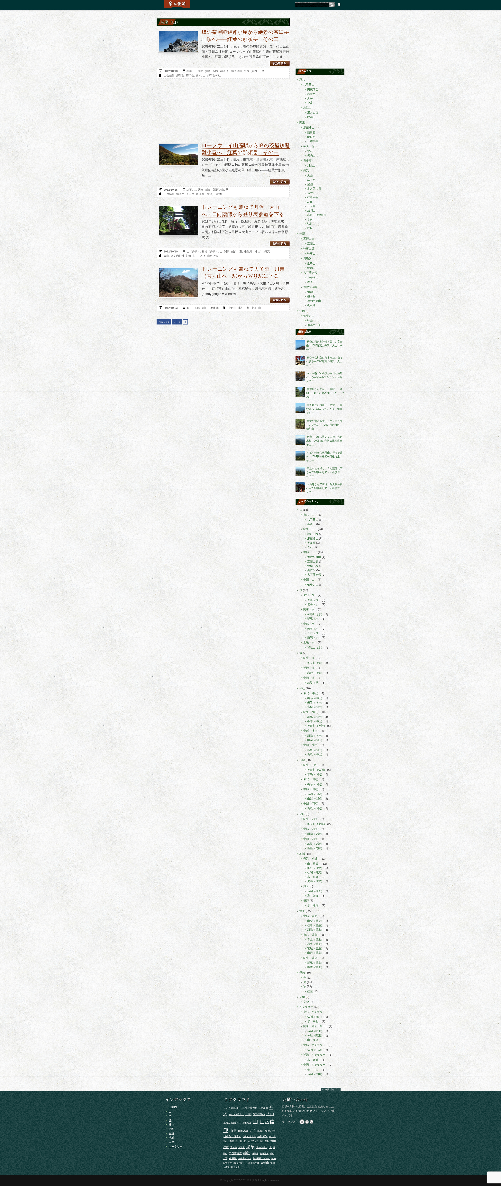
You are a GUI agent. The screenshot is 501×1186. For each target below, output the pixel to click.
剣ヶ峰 (311, 305)
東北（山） (310, 514)
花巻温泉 (264, 1153)
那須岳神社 (214, 75)
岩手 (252, 1130)
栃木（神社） (252, 71)
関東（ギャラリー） (315, 1026)
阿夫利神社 (177, 255)
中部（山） (310, 552)
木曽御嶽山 (310, 287)
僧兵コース (314, 325)
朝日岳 (311, 136)
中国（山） (310, 579)
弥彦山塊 (308, 248)
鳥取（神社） (315, 754)
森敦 (267, 1141)
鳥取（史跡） (315, 843)
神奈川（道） (315, 662)
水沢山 (311, 151)
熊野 (306, 900)
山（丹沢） (193, 251)
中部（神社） (311, 730)
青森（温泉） (315, 939)
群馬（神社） (315, 716)
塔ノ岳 (311, 179)
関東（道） (310, 657)
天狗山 (311, 155)
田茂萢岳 (312, 89)
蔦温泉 (233, 1158)
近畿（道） (310, 667)
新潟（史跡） (315, 833)
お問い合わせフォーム (309, 1110)
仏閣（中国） (315, 1074)
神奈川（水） (315, 614)
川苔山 (241, 307)
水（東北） (314, 1021)
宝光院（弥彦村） (232, 1122)
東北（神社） (311, 693)
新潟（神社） (315, 735)
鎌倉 (306, 886)
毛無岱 (233, 1147)
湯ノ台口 (312, 112)
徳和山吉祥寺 (249, 1136)
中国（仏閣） (311, 803)
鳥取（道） (314, 682)
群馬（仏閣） (315, 774)
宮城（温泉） (315, 948)
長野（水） (314, 632)
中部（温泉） (311, 915)
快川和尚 (262, 1136)
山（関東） (314, 1039)
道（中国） (314, 1069)
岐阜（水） (314, 628)
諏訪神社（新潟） (261, 1158)
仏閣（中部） (315, 1049)
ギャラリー (306, 1006)
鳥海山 (307, 107)
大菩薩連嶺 (310, 272)
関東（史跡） (311, 818)
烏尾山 (311, 201)
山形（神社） (315, 698)
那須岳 (180, 75)
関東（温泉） (311, 957)
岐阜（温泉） (315, 925)
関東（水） (310, 609)
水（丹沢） (314, 876)
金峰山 (311, 263)
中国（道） (310, 677)
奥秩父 (307, 258)
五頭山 (311, 243)
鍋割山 (311, 184)
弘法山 (311, 223)
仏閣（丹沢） (315, 872)
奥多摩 (214, 307)
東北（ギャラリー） (315, 1011)
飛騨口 (311, 292)
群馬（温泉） (315, 962)
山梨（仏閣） (315, 798)
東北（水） (310, 595)
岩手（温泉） (315, 943)
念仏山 (311, 219)
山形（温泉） (315, 952)
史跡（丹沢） (315, 881)
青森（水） (314, 600)
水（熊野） (314, 905)
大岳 (310, 98)
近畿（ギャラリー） (315, 1054)
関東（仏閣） (311, 764)
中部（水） (310, 623)
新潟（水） (314, 637)
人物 (302, 997)
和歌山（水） (315, 647)
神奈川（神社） (253, 251)
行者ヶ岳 (312, 197)
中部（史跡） (311, 828)
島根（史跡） (315, 848)
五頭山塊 (308, 238)
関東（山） (205, 71)
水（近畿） (314, 1059)
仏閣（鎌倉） (315, 891)
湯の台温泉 (261, 1147)
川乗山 (231, 307)
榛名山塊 (308, 146)
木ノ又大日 (314, 188)
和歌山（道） (315, 672)
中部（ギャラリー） (315, 1044)
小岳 (310, 102)
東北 (302, 79)
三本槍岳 (312, 141)
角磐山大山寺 (244, 1158)
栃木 (198, 75)
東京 (254, 307)
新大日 (311, 193)
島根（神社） (315, 750)
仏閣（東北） (315, 1016)
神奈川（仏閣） (316, 769)
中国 (302, 310)
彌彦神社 (270, 1130)
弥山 (310, 320)
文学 (306, 1001)
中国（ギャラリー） (315, 1064)
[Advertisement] (223, 112)
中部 (302, 233)
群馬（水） (314, 618)
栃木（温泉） (315, 967)
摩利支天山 (314, 300)
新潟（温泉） (315, 929)
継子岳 (311, 296)
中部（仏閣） (311, 789)
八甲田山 (308, 84)
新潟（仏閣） (315, 794)
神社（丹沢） (210, 251)
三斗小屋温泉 (250, 1107)
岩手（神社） (315, 702)
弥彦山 (311, 253)
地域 (302, 853)
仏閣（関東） (315, 1031)
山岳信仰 (169, 75)
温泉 (302, 911)
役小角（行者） (232, 1136)
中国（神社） (311, 744)
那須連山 (236, 71)
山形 (233, 1131)
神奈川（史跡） (316, 824)
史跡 (302, 814)
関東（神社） (221, 71)
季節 (302, 972)
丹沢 (267, 251)
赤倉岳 (311, 94)
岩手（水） (314, 604)
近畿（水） (310, 642)
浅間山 (311, 210)
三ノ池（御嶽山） (232, 1108)
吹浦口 (311, 117)
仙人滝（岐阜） (236, 1114)
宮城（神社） (315, 706)
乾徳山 (311, 267)
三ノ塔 (311, 206)
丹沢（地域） (311, 858)
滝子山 (311, 282)
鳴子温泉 (235, 1167)
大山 (166, 255)
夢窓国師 (259, 1114)
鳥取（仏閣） (315, 808)
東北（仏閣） (311, 779)
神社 (302, 688)
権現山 (311, 228)
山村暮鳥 (243, 1130)
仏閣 (302, 760)
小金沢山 (312, 277)
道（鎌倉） (314, 895)
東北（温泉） (311, 934)
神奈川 (190, 255)
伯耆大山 (308, 315)
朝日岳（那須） (205, 194)
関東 (302, 122)
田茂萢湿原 (235, 1153)
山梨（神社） (315, 740)
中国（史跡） (311, 838)
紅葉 (189, 71)
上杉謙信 (263, 1108)
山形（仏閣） (315, 784)
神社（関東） (315, 1035)
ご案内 (173, 1106)
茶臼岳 (190, 75)
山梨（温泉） (315, 920)
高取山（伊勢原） (318, 214)
